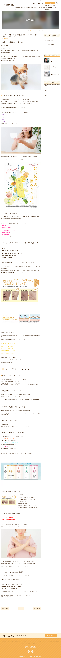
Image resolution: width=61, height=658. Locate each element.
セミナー (46, 42)
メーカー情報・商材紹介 (50, 44)
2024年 (46, 88)
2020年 (46, 98)
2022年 (46, 93)
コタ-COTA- (47, 46)
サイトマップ (36, 643)
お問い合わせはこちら (50, 3)
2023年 (46, 90)
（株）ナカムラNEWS (49, 40)
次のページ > (37, 608)
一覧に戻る (21, 608)
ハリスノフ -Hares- (48, 49)
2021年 (46, 95)
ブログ (46, 38)
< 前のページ (5, 608)
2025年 (46, 85)
